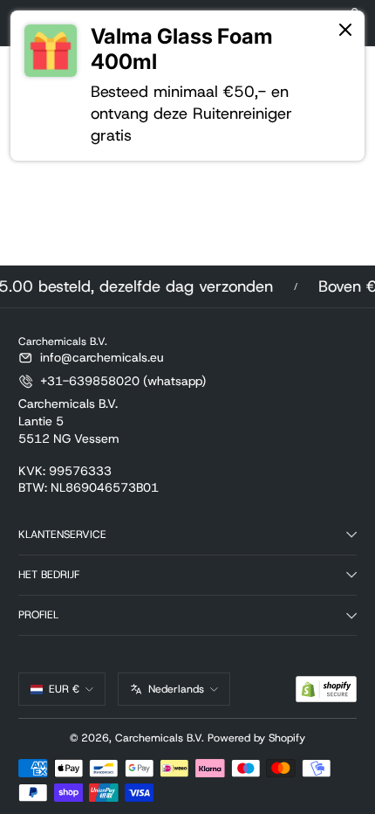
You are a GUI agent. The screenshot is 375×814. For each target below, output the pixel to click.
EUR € (64, 689)
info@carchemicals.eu (102, 357)
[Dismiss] (345, 31)
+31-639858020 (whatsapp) (123, 381)
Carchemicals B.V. (159, 738)
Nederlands (176, 689)
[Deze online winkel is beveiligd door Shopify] (326, 689)
